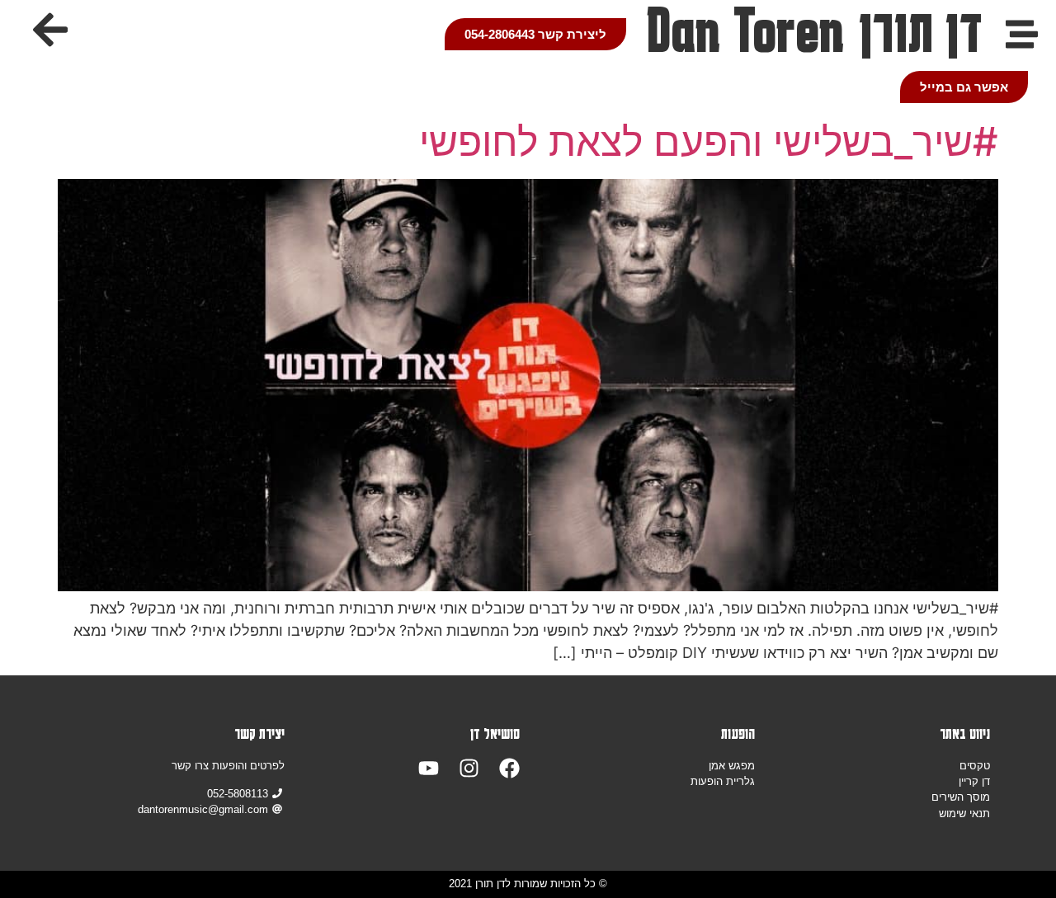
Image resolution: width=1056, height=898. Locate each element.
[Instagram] (469, 768)
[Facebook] (509, 768)
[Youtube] (428, 768)
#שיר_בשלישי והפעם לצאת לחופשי (708, 141)
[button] (50, 29)
